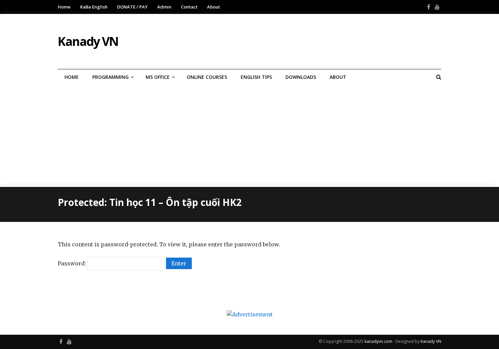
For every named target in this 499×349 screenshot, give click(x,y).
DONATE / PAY (132, 7)
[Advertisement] (249, 136)
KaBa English (94, 7)
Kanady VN (431, 341)
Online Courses (207, 77)
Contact (189, 7)
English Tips (256, 77)
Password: (72, 263)
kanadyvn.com (378, 341)
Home (64, 7)
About (213, 7)
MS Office (158, 77)
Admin (164, 7)
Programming (110, 77)
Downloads (300, 77)
